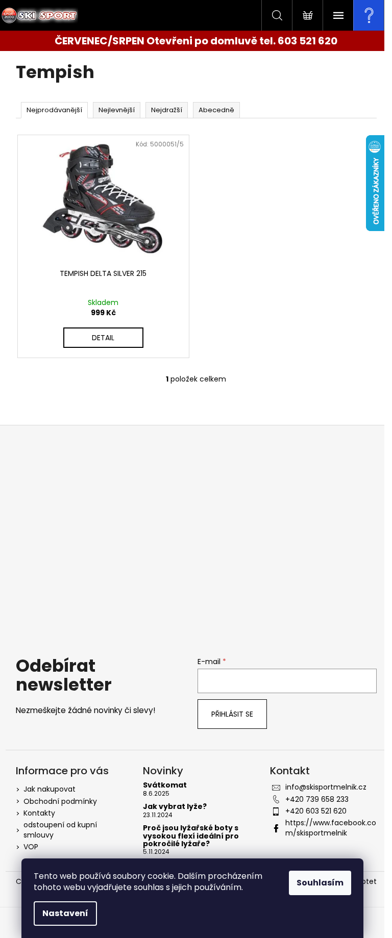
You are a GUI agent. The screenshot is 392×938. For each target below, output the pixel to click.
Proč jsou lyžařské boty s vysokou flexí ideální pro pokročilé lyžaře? (191, 836)
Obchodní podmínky (60, 801)
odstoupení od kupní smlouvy (60, 830)
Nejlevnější (117, 110)
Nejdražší (166, 110)
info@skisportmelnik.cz (325, 787)
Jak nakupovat (49, 789)
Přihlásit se (232, 714)
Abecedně (216, 110)
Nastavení (65, 913)
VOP (30, 847)
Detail (103, 338)
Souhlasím (320, 883)
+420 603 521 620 (316, 811)
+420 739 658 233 (317, 799)
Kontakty (39, 813)
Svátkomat (165, 785)
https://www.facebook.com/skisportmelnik (330, 828)
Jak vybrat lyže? (175, 806)
